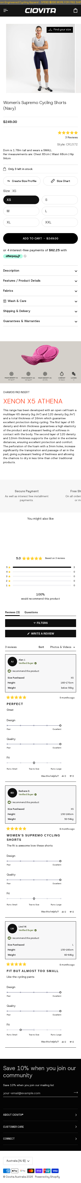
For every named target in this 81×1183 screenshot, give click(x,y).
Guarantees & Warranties (21, 321)
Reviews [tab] (12, 612)
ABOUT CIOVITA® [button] (13, 1114)
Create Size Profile (24, 181)
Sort (42, 647)
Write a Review (48, 634)
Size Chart (63, 181)
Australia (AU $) (16, 1160)
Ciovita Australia (16, 1176)
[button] (68, 135)
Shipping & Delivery (16, 311)
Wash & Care (17, 301)
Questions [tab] (31, 612)
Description (11, 271)
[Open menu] (9, 10)
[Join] (74, 1092)
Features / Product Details (21, 281)
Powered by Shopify (47, 1176)
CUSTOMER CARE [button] (13, 1127)
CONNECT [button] (9, 1138)
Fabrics (8, 291)
